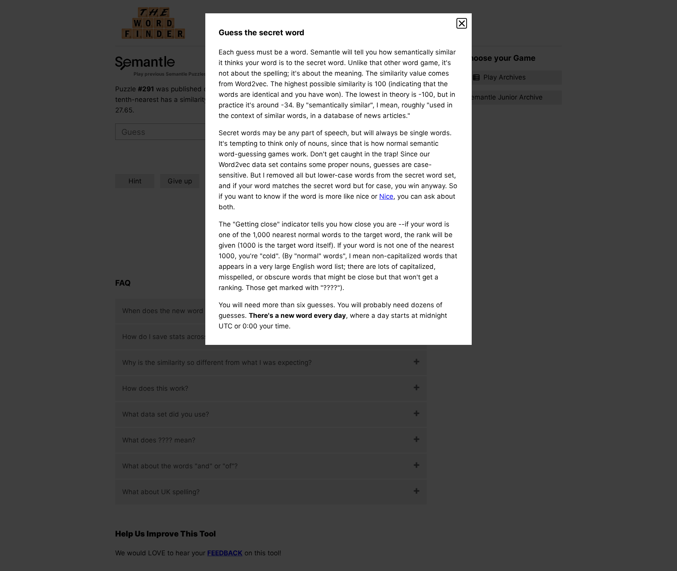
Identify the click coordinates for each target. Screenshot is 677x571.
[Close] (462, 23)
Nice (386, 196)
